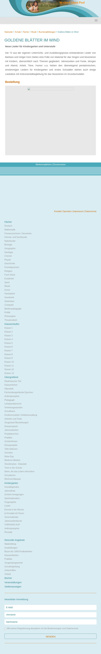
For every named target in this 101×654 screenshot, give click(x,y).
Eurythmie (9, 278)
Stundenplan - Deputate (15, 464)
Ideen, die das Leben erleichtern (19, 471)
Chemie (8, 256)
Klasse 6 (8, 347)
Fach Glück (9, 275)
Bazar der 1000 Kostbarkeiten (18, 551)
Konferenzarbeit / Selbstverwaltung (20, 415)
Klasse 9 (8, 358)
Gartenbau (9, 301)
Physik (7, 260)
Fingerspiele (10, 502)
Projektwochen (11, 434)
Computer (9, 305)
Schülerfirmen (10, 441)
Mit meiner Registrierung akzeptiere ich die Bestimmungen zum (42, 628)
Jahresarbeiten (11, 430)
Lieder (7, 506)
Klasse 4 (8, 339)
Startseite (8, 32)
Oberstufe (9, 389)
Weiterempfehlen (44, 164)
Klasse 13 (9, 373)
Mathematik (9, 230)
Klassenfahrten (11, 555)
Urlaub (7, 574)
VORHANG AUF (12, 524)
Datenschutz (91, 211)
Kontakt (58, 211)
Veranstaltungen (13, 582)
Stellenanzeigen (12, 586)
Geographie (10, 248)
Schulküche (10, 475)
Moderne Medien (12, 460)
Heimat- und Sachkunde (15, 237)
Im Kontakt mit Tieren (14, 513)
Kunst (7, 290)
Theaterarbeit (10, 320)
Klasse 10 (9, 362)
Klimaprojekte (10, 445)
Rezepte (8, 532)
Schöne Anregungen (14, 494)
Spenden (67, 211)
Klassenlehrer (10, 385)
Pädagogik (9, 400)
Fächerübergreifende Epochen (18, 392)
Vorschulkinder (11, 517)
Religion (8, 271)
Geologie (8, 252)
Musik (34, 32)
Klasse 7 (8, 350)
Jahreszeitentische (13, 521)
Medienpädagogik (12, 309)
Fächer (26, 32)
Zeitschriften (10, 570)
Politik (7, 312)
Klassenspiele (11, 426)
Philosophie (10, 316)
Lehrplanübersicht (12, 404)
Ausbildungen (10, 548)
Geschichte (9, 263)
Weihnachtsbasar (12, 479)
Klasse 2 (8, 332)
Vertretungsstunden (13, 407)
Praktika (8, 438)
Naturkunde (9, 241)
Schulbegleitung (12, 566)
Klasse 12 (9, 369)
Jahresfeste (9, 491)
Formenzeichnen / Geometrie (18, 233)
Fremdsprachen (11, 267)
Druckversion (59, 164)
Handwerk (9, 297)
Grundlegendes (11, 487)
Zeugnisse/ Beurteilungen (16, 422)
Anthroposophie (11, 396)
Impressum (78, 211)
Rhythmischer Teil (12, 381)
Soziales (8, 453)
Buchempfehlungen (47, 32)
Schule (18, 32)
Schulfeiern (9, 411)
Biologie (8, 245)
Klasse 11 (9, 366)
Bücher (8, 578)
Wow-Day (9, 456)
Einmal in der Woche (14, 509)
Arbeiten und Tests (13, 419)
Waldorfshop (10, 544)
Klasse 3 (8, 335)
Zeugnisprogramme (13, 563)
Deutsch (8, 226)
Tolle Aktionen (11, 449)
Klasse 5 (8, 343)
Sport (6, 282)
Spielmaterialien (12, 498)
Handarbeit (9, 293)
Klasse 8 (8, 354)
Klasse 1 (8, 328)
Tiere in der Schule (13, 468)
